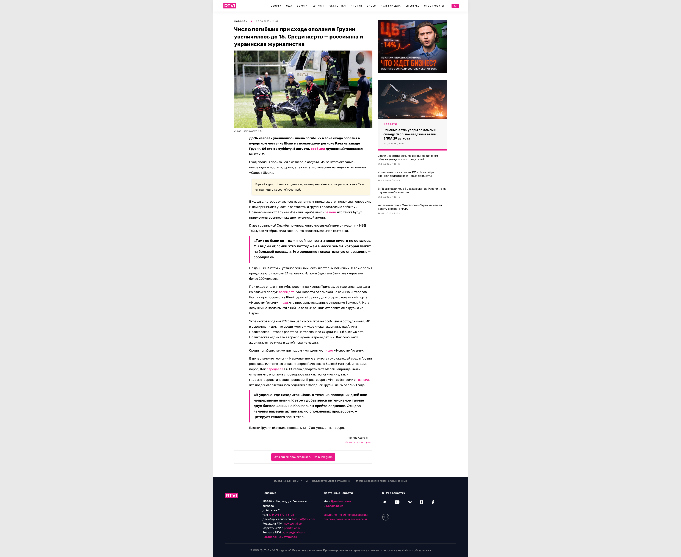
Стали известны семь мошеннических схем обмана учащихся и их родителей (408, 157)
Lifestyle (412, 6)
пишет (328, 350)
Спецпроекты (434, 6)
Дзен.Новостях (341, 501)
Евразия (318, 6)
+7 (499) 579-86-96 (281, 514)
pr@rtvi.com (292, 528)
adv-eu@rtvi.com (293, 532)
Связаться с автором (358, 442)
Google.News (334, 506)
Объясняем (338, 6)
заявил (330, 212)
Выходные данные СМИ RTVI (291, 480)
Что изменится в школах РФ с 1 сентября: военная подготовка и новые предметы (406, 174)
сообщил (318, 149)
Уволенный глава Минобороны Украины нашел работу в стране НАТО (410, 207)
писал (283, 303)
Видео (371, 6)
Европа (302, 6)
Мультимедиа (391, 6)
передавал (275, 369)
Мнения (356, 6)
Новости (275, 6)
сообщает (286, 292)
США (289, 6)
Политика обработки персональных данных (380, 480)
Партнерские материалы (279, 537)
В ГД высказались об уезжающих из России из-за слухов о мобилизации (412, 190)
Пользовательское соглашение (331, 480)
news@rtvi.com (294, 523)
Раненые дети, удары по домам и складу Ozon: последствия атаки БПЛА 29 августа (409, 134)
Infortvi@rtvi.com (303, 519)
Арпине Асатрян (358, 437)
